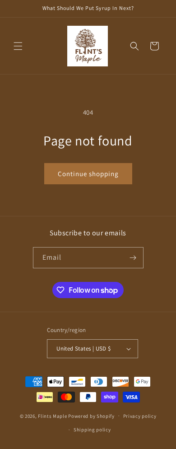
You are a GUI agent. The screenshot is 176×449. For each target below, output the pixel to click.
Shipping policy (92, 429)
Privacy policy (140, 416)
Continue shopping (88, 173)
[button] (18, 46)
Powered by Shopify (91, 415)
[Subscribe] (133, 257)
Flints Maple (52, 415)
